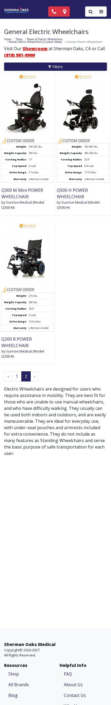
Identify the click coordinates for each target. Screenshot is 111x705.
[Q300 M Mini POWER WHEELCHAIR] (27, 104)
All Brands (18, 685)
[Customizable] (18, 140)
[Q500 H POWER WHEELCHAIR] (83, 104)
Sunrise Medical (19, 202)
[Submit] (90, 11)
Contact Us (75, 695)
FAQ (68, 674)
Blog (13, 695)
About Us (73, 685)
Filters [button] (57, 66)
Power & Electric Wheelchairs (45, 39)
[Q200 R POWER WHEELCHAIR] (27, 253)
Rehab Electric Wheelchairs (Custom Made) (35, 42)
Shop (19, 39)
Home (7, 39)
